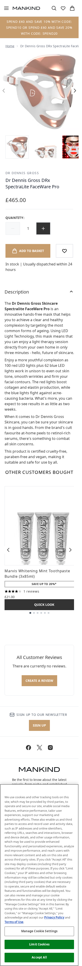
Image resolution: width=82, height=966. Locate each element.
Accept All (39, 957)
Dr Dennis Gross (22, 173)
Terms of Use (14, 922)
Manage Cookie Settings (39, 931)
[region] (39, 875)
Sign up (39, 725)
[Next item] (70, 550)
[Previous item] (8, 550)
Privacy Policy (54, 917)
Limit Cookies (39, 944)
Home (9, 46)
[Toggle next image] (75, 90)
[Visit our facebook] (28, 747)
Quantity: (14, 217)
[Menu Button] (4, 8)
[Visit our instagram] (50, 747)
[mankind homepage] (26, 8)
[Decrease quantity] (12, 228)
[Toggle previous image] (3, 90)
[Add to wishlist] (64, 251)
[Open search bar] (54, 8)
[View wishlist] (63, 8)
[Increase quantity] (43, 228)
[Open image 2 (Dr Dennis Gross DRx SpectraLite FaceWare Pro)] (45, 147)
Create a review (39, 680)
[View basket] (72, 8)
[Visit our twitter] (39, 747)
